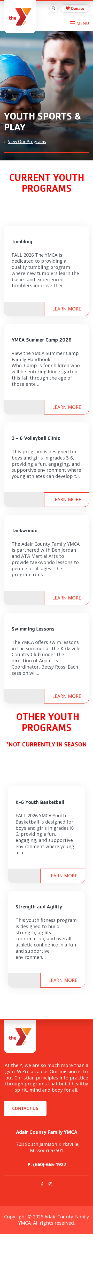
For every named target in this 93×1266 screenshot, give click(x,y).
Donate (77, 8)
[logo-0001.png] (20, 16)
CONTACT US (25, 1108)
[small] (42, 1184)
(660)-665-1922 (49, 1164)
